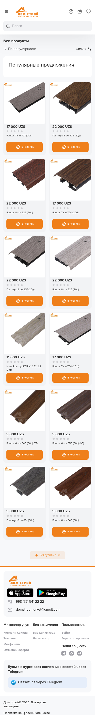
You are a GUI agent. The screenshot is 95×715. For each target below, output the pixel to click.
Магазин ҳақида (16, 632)
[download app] (20, 592)
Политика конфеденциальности (27, 713)
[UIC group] (73, 706)
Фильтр (81, 48)
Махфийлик (12, 644)
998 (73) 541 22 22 (30, 602)
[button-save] (40, 89)
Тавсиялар (11, 638)
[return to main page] (27, 11)
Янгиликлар (41, 638)
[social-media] (63, 653)
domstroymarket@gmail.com (38, 610)
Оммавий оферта (16, 650)
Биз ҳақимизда (44, 632)
